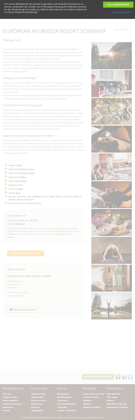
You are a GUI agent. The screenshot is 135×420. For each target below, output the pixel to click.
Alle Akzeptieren (118, 4)
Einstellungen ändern (121, 12)
